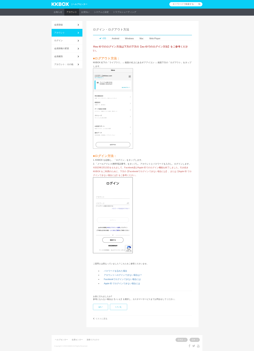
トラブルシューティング (124, 12)
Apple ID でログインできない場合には (122, 283)
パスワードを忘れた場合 (115, 271)
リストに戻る (101, 318)
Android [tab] (115, 38)
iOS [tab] (104, 38)
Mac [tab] (142, 38)
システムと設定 (101, 12)
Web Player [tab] (154, 38)
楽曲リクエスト (93, 340)
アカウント (71, 12)
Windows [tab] (129, 38)
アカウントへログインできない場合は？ (123, 275)
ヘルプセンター (61, 340)
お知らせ (58, 12)
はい (100, 307)
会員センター (77, 340)
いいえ (118, 307)
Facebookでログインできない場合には (122, 279)
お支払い (85, 12)
